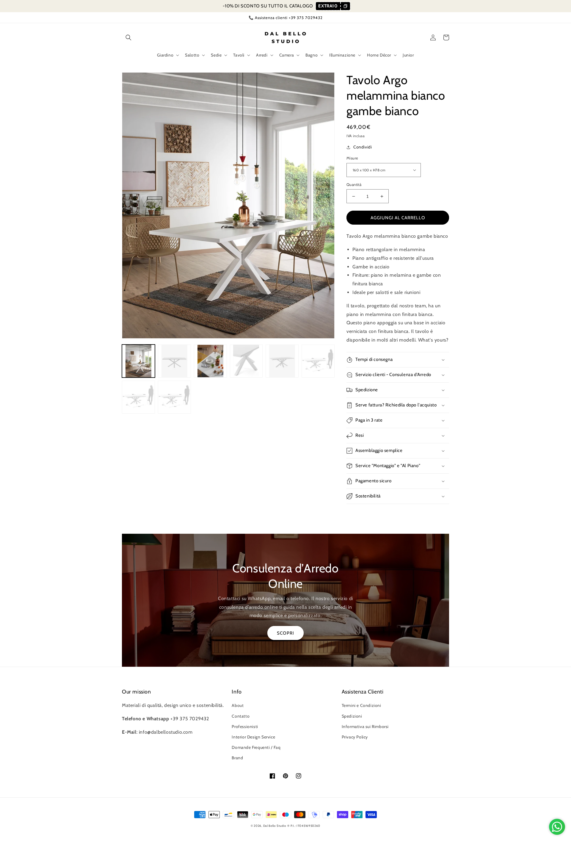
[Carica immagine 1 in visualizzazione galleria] (138, 361)
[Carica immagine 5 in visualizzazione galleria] (282, 361)
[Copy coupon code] (345, 6)
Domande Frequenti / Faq (256, 747)
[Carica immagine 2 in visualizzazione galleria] (174, 361)
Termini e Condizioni (361, 705)
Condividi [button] (362, 147)
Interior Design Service (253, 737)
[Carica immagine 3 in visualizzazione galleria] (210, 361)
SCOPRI (285, 633)
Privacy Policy (355, 737)
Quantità (353, 184)
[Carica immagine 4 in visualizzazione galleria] (246, 361)
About (238, 705)
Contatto (241, 716)
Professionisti (245, 726)
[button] (128, 37)
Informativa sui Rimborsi (365, 726)
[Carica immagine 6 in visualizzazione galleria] (318, 361)
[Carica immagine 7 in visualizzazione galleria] (138, 397)
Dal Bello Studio (274, 826)
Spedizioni (352, 716)
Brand (237, 757)
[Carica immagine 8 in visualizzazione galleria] (174, 397)
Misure (352, 158)
